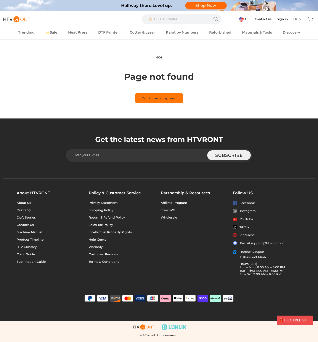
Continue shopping (159, 98)
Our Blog (24, 210)
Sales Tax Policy (101, 224)
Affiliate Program (174, 202)
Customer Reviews (103, 254)
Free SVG (168, 210)
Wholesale (169, 217)
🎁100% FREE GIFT (294, 320)
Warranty (96, 246)
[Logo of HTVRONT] (16, 19)
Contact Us (25, 224)
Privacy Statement (103, 202)
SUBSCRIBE (229, 155)
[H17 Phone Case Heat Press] (217, 19)
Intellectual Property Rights (110, 232)
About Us (24, 202)
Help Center (98, 239)
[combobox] (182, 19)
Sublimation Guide (31, 261)
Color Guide (26, 254)
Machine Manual (29, 232)
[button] (310, 19)
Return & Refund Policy (107, 217)
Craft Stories (26, 217)
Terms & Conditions (104, 261)
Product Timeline (30, 239)
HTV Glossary (27, 246)
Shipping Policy (101, 210)
